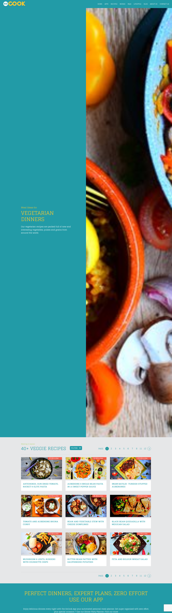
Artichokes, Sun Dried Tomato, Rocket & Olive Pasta (40, 485)
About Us (153, 4)
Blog (146, 4)
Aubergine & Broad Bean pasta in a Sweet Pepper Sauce (85, 485)
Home (100, 4)
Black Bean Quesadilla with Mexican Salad (128, 523)
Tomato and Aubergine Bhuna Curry (40, 523)
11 (141, 448)
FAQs (129, 4)
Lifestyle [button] (137, 4)
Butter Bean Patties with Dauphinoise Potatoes (82, 560)
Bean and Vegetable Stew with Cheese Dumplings (85, 523)
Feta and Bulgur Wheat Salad (130, 559)
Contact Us (164, 4)
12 (145, 448)
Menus (122, 4)
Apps (106, 4)
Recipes (114, 4)
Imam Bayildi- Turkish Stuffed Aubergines (129, 485)
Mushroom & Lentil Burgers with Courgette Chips (39, 560)
